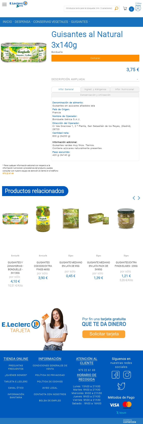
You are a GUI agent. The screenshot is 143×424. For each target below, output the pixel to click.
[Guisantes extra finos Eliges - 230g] (126, 219)
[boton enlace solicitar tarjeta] (107, 328)
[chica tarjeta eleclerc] (36, 328)
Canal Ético (16, 388)
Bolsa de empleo (50, 400)
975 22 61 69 (8, 173)
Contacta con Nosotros (50, 394)
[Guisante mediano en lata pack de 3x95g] (98, 219)
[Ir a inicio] (21, 4)
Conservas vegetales (50, 22)
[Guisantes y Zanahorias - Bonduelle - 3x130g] (15, 219)
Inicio (7, 22)
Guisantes (79, 22)
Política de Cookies (50, 381)
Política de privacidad (50, 375)
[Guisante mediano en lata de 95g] (71, 219)
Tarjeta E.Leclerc (16, 381)
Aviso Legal (50, 388)
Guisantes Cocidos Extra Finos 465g (43, 266)
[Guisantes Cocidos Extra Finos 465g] (43, 219)
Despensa (22, 22)
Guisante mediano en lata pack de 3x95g (98, 266)
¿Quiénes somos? (16, 375)
